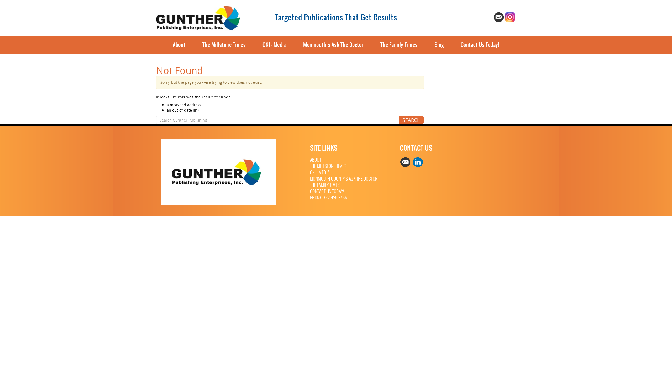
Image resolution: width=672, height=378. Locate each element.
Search (411, 120)
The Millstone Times (224, 45)
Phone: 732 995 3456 (328, 198)
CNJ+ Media (274, 45)
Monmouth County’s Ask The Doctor (344, 179)
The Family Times (399, 45)
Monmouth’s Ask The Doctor (333, 45)
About (179, 45)
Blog (439, 45)
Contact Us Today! (480, 45)
